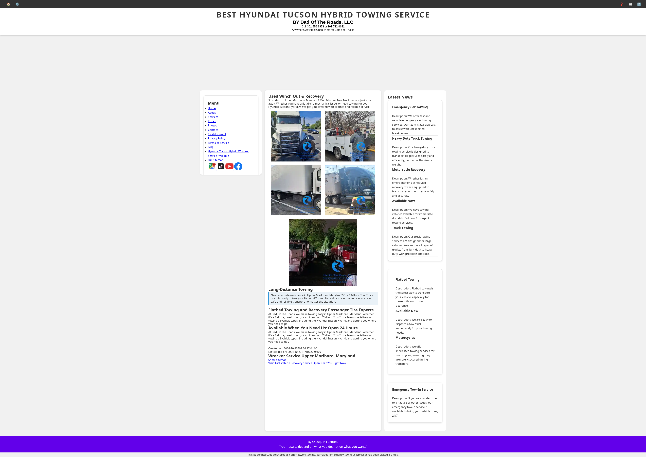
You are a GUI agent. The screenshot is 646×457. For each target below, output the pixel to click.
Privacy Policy (216, 138)
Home (212, 108)
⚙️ (16, 4)
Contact (213, 130)
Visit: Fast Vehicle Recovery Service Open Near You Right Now (307, 363)
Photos (212, 125)
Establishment (217, 134)
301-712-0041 (336, 26)
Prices (212, 121)
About (212, 113)
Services (213, 117)
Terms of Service (218, 143)
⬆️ (638, 4)
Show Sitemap (277, 360)
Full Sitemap (215, 160)
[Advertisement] (323, 60)
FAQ (210, 147)
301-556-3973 (316, 26)
